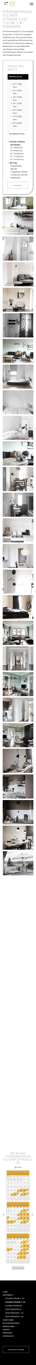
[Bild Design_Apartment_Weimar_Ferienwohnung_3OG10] (19, 454)
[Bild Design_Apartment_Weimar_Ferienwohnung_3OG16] (19, 608)
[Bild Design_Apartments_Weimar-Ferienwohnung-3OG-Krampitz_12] (19, 889)
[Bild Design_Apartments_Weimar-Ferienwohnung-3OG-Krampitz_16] (19, 992)
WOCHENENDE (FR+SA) (16, 134)
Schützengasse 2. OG (14, 1317)
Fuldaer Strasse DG (13, 1306)
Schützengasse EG (13, 1309)
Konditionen (8, 1320)
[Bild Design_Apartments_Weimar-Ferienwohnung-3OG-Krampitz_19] (19, 1069)
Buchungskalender (11, 1323)
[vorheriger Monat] (4, 1215)
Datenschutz (8, 1336)
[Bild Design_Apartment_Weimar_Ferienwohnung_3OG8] (19, 403)
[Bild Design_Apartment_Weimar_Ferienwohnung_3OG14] (19, 557)
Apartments (8, 1295)
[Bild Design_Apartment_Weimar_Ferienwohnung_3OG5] (19, 326)
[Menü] (30, 4)
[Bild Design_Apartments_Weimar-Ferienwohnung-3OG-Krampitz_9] (19, 813)
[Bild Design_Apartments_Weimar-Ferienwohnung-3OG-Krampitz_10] (19, 838)
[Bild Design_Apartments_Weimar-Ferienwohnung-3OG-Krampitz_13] (19, 915)
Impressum (7, 1333)
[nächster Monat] (32, 1215)
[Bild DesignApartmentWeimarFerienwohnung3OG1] (19, 1120)
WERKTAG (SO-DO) (15, 77)
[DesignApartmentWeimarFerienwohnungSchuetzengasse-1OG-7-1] (18, 203)
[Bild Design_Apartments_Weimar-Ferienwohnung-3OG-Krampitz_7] (19, 761)
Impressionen (8, 1326)
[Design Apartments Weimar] (15, 4)
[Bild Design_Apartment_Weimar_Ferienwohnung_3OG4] (19, 300)
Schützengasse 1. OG (14, 1313)
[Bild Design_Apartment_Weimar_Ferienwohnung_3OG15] (19, 582)
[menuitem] (30, 4)
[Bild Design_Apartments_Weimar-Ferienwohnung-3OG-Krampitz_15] (19, 966)
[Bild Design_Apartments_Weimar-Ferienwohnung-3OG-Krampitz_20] (19, 1094)
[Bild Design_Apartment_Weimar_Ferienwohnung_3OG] (19, 223)
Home (5, 1292)
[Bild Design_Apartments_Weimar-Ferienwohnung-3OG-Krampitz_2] (19, 659)
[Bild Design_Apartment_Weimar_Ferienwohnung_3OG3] (19, 275)
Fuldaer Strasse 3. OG (15, 1302)
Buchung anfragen (18, 1268)
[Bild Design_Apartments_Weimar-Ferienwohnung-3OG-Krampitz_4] (19, 710)
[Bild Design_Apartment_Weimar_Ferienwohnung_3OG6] (19, 352)
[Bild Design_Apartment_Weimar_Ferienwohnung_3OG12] (19, 505)
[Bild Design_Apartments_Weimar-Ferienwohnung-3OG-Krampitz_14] (19, 941)
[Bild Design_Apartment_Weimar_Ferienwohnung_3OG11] (19, 480)
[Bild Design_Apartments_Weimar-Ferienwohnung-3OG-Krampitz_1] (19, 633)
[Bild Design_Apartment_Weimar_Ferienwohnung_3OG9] (19, 428)
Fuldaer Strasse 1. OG (14, 1298)
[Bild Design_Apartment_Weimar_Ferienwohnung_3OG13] (19, 531)
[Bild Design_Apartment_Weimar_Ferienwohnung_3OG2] (19, 249)
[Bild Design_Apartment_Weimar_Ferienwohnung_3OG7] (19, 377)
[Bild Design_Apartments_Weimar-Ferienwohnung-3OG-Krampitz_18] (19, 1043)
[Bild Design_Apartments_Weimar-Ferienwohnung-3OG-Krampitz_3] (19, 685)
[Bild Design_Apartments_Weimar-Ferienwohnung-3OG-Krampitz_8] (19, 787)
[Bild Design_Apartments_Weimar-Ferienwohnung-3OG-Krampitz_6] (19, 736)
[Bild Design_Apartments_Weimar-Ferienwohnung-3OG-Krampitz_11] (19, 864)
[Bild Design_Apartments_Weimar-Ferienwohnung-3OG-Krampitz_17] (19, 1018)
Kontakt (6, 1330)
